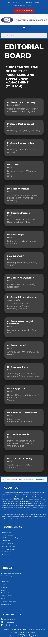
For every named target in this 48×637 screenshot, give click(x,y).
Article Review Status (8, 546)
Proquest (4, 587)
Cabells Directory (6, 576)
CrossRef (4, 607)
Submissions (6, 540)
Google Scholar (6, 604)
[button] (24, 28)
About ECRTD (6, 532)
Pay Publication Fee (8, 549)
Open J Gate (5, 581)
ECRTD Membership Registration (12, 538)
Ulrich (3, 579)
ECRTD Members (7, 535)
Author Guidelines (7, 543)
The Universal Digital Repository (11, 573)
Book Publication (7, 552)
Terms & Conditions (24, 634)
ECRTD (3, 584)
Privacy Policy (6, 555)
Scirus (3, 598)
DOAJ (3, 590)
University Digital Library (9, 601)
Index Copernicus (6, 596)
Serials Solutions (6, 593)
